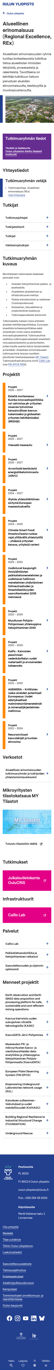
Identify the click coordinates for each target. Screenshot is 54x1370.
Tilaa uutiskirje (12, 1240)
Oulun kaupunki (13, 1305)
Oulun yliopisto (15, 13)
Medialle (8, 1233)
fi (37, 1364)
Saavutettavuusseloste (17, 1264)
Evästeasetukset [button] (13, 1277)
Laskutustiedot (12, 1252)
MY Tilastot (42, 357)
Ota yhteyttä (10, 1227)
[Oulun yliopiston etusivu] (27, 3)
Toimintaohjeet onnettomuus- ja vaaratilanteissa (23, 1297)
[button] (45, 1363)
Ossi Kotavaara (16, 195)
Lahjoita (22, 1361)
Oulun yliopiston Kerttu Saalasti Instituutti (23, 153)
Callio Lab (44, 361)
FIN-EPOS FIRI (16, 364)
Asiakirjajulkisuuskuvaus (18, 1283)
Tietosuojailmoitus (14, 1270)
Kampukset (10, 1289)
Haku (11, 1361)
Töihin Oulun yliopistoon (18, 1246)
